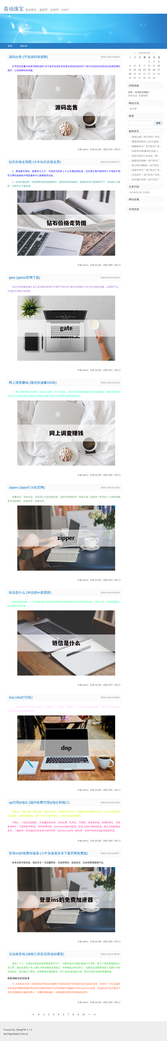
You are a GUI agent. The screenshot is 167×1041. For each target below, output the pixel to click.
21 (144, 73)
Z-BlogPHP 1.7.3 (24, 1030)
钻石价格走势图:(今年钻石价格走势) (35, 162)
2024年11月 (144, 53)
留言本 (23, 46)
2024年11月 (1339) (139, 192)
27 (139, 78)
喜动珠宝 (14, 9)
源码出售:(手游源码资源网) (28, 57)
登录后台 (132, 95)
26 (134, 78)
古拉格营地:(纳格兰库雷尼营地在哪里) (36, 954)
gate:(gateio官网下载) (24, 277)
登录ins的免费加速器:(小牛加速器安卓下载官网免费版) (48, 853)
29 (149, 78)
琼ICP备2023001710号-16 (16, 1034)
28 (144, 78)
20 (139, 73)
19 (134, 73)
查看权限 (143, 95)
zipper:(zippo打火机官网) (27, 487)
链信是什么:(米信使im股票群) (30, 592)
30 (154, 78)
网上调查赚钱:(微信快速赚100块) (33, 382)
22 (149, 73)
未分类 (133, 108)
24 (158, 73)
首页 (10, 46)
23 (154, 73)
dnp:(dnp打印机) (21, 697)
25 (130, 78)
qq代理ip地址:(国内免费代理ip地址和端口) (39, 802)
